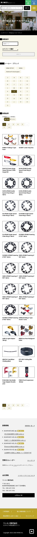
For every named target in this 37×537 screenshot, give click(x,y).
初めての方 (28, 1)
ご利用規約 (5, 511)
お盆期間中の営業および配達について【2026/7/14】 (17, 453)
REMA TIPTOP (10, 68)
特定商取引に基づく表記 (10, 516)
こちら (15, 465)
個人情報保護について (24, 511)
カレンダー (30, 460)
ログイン (34, 1)
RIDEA (20, 68)
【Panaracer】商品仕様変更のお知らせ (14, 446)
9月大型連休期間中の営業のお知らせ (14, 434)
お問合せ (17, 495)
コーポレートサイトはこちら (25, 475)
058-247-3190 (10, 488)
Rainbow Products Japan (13, 71)
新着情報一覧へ (29, 426)
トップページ (4, 32)
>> (9, 127)
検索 (26, 8)
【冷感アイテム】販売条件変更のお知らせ (15, 440)
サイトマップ (30, 516)
